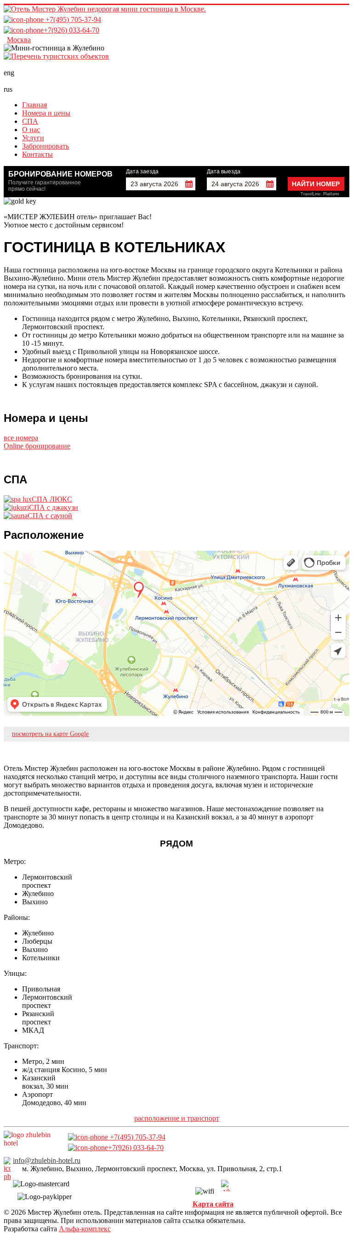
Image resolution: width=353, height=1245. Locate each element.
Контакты (37, 154)
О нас (31, 129)
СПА (30, 121)
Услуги (33, 138)
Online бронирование (37, 446)
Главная (34, 105)
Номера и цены (46, 113)
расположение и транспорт (176, 1118)
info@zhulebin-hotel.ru (46, 1160)
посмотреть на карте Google (50, 733)
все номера (21, 438)
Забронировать (45, 146)
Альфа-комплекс (85, 1229)
